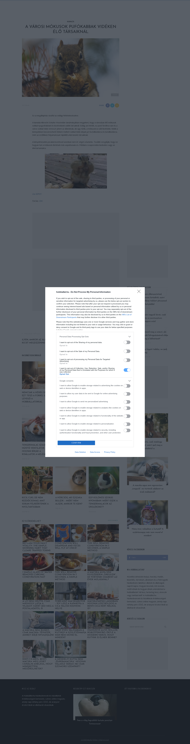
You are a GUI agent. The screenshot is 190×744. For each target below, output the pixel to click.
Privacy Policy (109, 452)
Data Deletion (80, 452)
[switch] (127, 342)
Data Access (95, 452)
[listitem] (95, 336)
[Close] (139, 292)
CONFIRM (76, 443)
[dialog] (95, 372)
